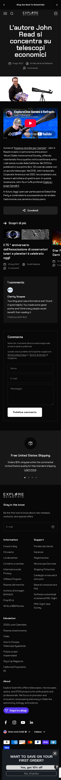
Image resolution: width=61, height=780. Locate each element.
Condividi (32, 210)
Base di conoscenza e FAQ (45, 586)
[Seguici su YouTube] (23, 722)
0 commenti (13, 268)
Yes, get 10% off (31, 767)
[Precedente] (4, 5)
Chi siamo (8, 552)
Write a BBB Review (13, 605)
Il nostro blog (10, 546)
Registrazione (41, 557)
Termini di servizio (37, 355)
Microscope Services (45, 563)
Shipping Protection (44, 569)
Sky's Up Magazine (13, 661)
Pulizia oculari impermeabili (10, 653)
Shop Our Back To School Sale (30, 5)
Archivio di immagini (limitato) (13, 592)
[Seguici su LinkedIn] (31, 722)
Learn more (30, 469)
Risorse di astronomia (15, 630)
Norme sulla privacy (17, 355)
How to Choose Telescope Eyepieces (14, 643)
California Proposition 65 (14, 668)
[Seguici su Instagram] (14, 722)
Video (6, 636)
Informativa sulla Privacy (12, 571)
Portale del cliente (43, 546)
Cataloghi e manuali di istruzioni (45, 577)
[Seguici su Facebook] (5, 722)
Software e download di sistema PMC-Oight (45, 596)
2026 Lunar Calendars (15, 624)
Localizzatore (10, 557)
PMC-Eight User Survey (42, 605)
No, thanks (31, 773)
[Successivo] (57, 5)
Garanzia (38, 552)
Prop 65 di (8, 600)
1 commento (32, 68)
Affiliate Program (12, 578)
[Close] (55, 753)
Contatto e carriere (13, 563)
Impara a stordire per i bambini (30, 147)
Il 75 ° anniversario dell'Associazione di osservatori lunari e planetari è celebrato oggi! (25, 251)
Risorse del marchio (13, 584)
